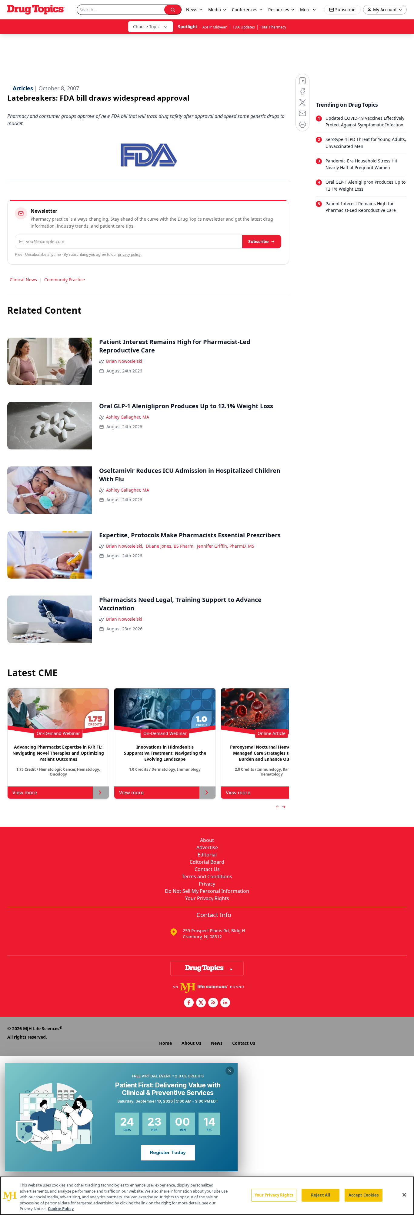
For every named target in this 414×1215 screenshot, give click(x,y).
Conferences (244, 9)
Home (165, 1043)
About (207, 840)
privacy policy (129, 254)
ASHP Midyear (215, 27)
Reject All (320, 1195)
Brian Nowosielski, (124, 546)
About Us (191, 1043)
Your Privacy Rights (207, 898)
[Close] (404, 1195)
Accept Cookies (364, 1195)
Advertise (207, 847)
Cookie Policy (61, 1208)
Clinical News (23, 279)
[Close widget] (229, 1070)
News (216, 1043)
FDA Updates (244, 27)
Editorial (207, 854)
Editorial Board (207, 862)
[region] (207, 1195)
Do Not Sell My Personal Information (207, 891)
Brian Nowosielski (124, 361)
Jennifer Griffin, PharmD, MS (225, 546)
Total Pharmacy (273, 27)
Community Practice (64, 279)
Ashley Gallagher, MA (127, 417)
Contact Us (207, 869)
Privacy (207, 883)
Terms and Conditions (207, 876)
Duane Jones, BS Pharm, (170, 546)
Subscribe (258, 241)
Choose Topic (146, 26)
